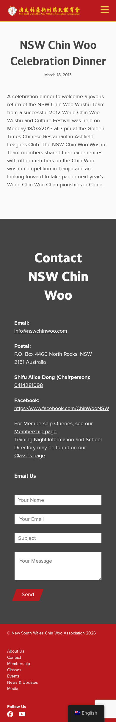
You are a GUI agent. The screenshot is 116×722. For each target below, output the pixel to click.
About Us (15, 651)
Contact (14, 657)
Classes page (29, 456)
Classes (14, 669)
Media (12, 688)
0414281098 (28, 385)
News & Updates (22, 682)
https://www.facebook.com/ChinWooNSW (61, 408)
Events (13, 676)
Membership (18, 663)
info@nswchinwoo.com (40, 331)
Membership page (35, 432)
